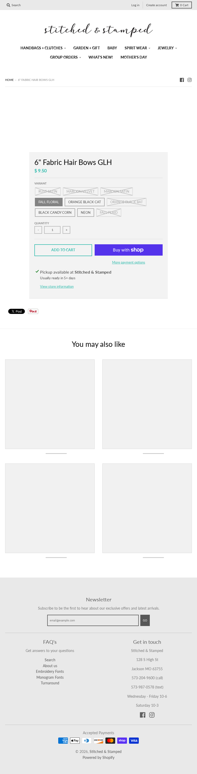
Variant (40, 183)
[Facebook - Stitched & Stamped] (182, 79)
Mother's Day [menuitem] (134, 57)
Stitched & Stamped (106, 751)
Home (9, 79)
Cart (184, 5)
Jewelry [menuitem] (166, 48)
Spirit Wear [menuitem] (136, 48)
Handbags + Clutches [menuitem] (42, 48)
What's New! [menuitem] (100, 57)
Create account (156, 5)
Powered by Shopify (98, 757)
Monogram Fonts (50, 677)
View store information (57, 286)
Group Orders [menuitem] (64, 57)
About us (50, 666)
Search (50, 660)
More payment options (128, 262)
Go (145, 620)
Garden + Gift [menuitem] (86, 48)
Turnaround (50, 683)
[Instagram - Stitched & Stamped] (189, 79)
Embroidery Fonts (50, 671)
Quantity (41, 223)
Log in (135, 5)
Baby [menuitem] (112, 48)
